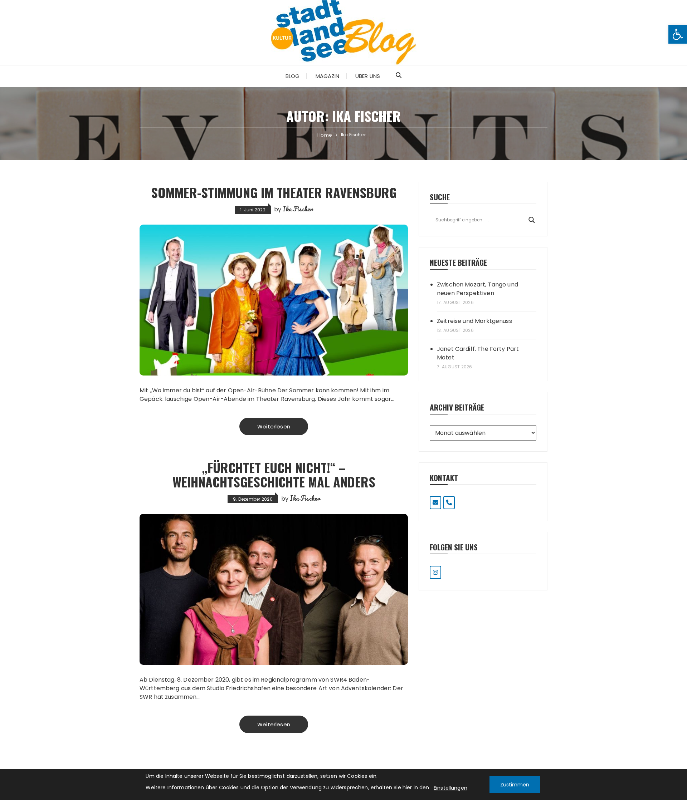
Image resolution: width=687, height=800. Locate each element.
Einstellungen (450, 787)
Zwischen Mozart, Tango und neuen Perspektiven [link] (477, 288)
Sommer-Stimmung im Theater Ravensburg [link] (274, 192)
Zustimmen (514, 784)
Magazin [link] (328, 76)
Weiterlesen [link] (273, 426)
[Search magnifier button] (532, 220)
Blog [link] (293, 76)
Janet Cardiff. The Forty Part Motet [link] (478, 353)
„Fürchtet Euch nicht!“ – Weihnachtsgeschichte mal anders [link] (273, 474)
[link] (677, 34)
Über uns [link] (367, 76)
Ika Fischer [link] (298, 209)
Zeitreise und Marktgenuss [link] (474, 321)
